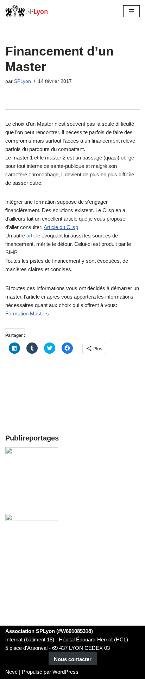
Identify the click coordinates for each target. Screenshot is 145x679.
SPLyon (22, 81)
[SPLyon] (26, 11)
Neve (11, 672)
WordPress (65, 672)
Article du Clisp (61, 227)
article (33, 236)
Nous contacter (73, 659)
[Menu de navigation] (131, 11)
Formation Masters (27, 313)
